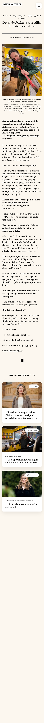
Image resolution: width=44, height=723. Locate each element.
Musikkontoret (12, 4)
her (20, 351)
